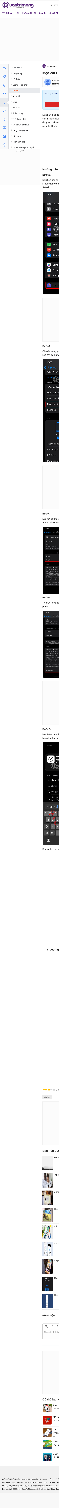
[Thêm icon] (45, 1326)
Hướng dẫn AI (29, 13)
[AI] (4, 68)
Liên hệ (52, 1479)
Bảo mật (24, 1479)
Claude (42, 13)
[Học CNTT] (4, 111)
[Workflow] (4, 93)
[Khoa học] (4, 145)
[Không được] (43, 1089)
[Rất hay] (54, 1089)
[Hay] (51, 1089)
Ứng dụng (43, 1479)
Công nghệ (52, 66)
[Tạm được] (46, 1089)
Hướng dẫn (33, 1479)
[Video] (4, 128)
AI (18, 13)
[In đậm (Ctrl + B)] (52, 1326)
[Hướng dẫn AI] (4, 85)
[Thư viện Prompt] (4, 76)
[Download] (4, 119)
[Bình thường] (49, 1089)
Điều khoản (15, 1479)
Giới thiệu (6, 1479)
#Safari (47, 1097)
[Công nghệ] (4, 102)
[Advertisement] (20, 170)
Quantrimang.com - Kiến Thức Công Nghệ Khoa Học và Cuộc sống (19, 5)
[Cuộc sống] (4, 136)
